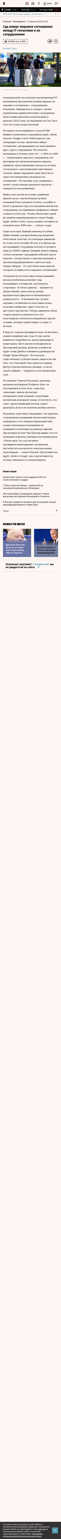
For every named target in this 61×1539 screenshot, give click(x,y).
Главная (7, 21)
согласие (41, 1529)
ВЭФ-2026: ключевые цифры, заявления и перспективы (30, 14)
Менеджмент (19, 21)
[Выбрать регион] (38, 3)
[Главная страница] (4, 3)
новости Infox (14, 524)
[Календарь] (26, 3)
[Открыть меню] (56, 3)
